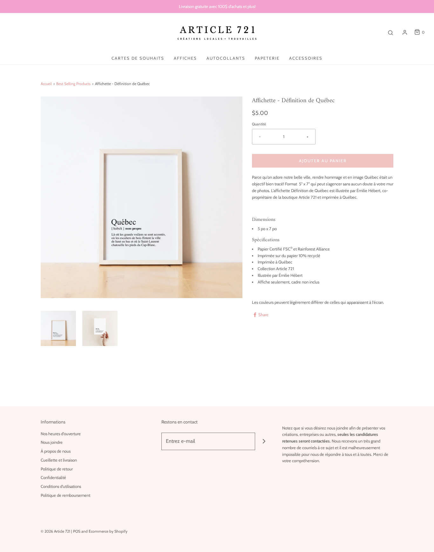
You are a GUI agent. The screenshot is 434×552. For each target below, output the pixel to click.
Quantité (259, 124)
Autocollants (226, 58)
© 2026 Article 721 (55, 531)
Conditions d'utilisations (61, 486)
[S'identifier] (405, 32)
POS (76, 531)
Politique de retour (57, 468)
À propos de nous (56, 451)
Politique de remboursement (65, 495)
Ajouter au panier (323, 160)
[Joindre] (264, 441)
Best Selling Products (73, 83)
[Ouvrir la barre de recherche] (390, 32)
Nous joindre (52, 442)
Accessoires (305, 58)
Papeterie (267, 58)
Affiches (185, 58)
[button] (58, 328)
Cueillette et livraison (59, 459)
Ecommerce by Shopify (108, 531)
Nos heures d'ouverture (61, 433)
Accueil (46, 83)
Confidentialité (53, 477)
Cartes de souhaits (138, 58)
